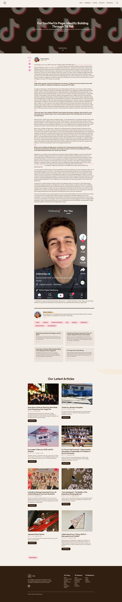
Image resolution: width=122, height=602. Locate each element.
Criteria (87, 580)
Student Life (84, 322)
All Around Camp (67, 579)
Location (66, 580)
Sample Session (78, 579)
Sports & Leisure (40, 325)
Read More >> (45, 317)
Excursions (77, 580)
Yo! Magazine (87, 2)
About (81, 2)
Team (65, 583)
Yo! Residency (109, 2)
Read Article (32, 420)
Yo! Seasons (102, 2)
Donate (65, 587)
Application (87, 581)
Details (86, 579)
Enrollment (77, 586)
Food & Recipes (51, 325)
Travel (37, 322)
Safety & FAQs (67, 581)
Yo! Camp (94, 2)
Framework (77, 581)
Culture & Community (57, 322)
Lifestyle (45, 322)
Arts (67, 322)
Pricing (65, 584)
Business (74, 322)
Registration (66, 586)
